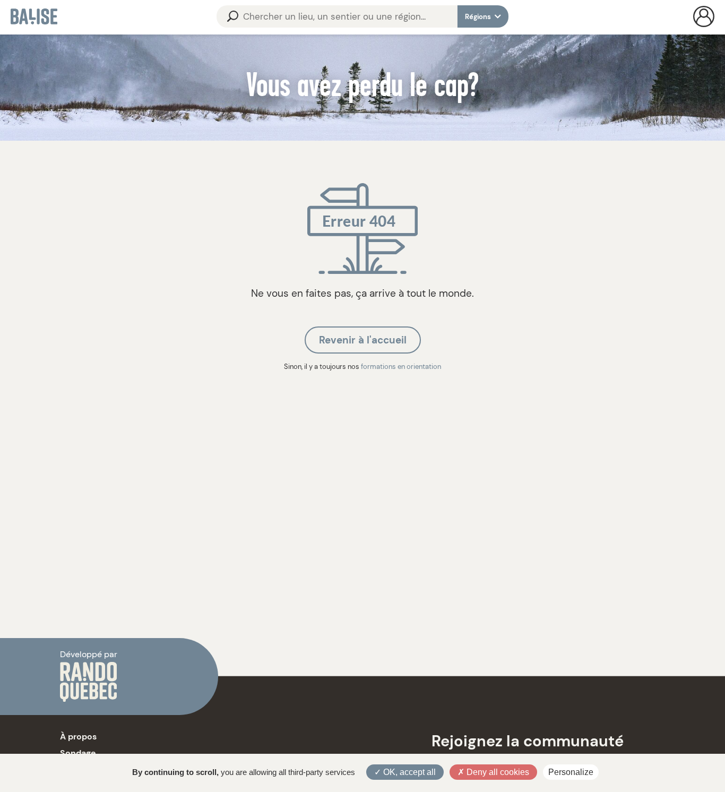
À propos (78, 736)
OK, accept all (408, 772)
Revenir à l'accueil (363, 340)
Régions (479, 16)
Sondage (78, 753)
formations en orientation (401, 366)
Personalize (570, 772)
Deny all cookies (496, 772)
